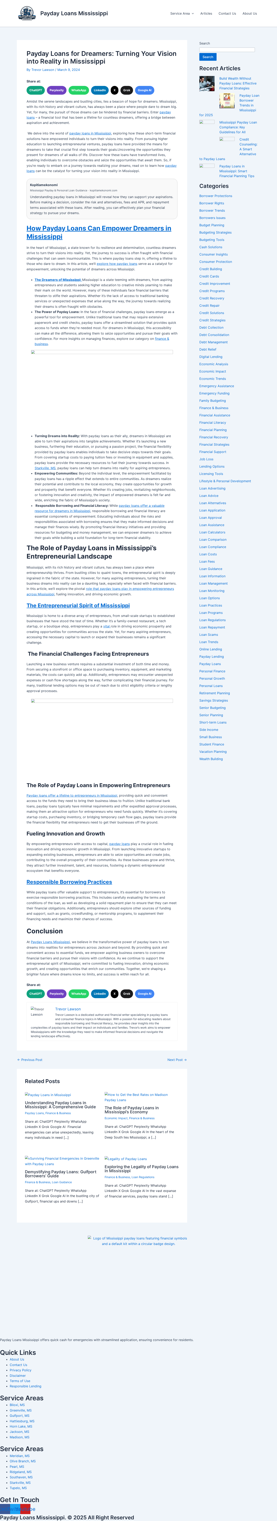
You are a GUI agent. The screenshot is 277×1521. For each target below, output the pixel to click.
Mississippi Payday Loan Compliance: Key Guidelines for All (238, 127)
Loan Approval (210, 518)
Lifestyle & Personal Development (225, 481)
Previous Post (29, 1059)
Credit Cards (209, 276)
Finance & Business (58, 1113)
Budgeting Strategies (215, 232)
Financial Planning (213, 430)
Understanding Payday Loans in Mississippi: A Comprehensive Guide (60, 1104)
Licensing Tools (211, 474)
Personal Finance (212, 671)
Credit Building (210, 269)
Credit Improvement (214, 284)
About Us (250, 13)
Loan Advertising (212, 488)
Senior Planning (211, 715)
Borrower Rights (211, 203)
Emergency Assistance (216, 386)
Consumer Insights (213, 254)
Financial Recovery (213, 437)
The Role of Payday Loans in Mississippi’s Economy (132, 1109)
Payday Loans (34, 1113)
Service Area (180, 13)
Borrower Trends (212, 210)
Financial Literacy (212, 422)
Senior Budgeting (212, 708)
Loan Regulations (143, 1177)
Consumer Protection (215, 262)
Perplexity (57, 90)
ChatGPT (35, 90)
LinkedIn (100, 90)
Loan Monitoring (211, 591)
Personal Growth (212, 678)
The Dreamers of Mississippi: (58, 280)
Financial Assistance (214, 415)
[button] (192, 13)
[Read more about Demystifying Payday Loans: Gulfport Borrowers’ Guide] (62, 1161)
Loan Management (213, 583)
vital (107, 626)
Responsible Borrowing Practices (69, 882)
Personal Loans (211, 686)
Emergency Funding (214, 393)
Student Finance (211, 744)
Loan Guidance (62, 1182)
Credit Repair (209, 305)
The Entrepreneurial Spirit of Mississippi (78, 605)
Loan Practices (210, 605)
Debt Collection (211, 327)
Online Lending (210, 649)
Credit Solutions (211, 313)
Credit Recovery (211, 298)
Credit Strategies (212, 320)
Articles (206, 13)
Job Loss (206, 459)
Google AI (144, 90)
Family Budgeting (212, 401)
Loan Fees (207, 561)
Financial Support (212, 452)
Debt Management (213, 342)
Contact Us (227, 13)
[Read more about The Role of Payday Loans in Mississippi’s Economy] (142, 1097)
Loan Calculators (212, 532)
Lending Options (211, 466)
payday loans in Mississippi (90, 133)
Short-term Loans (213, 722)
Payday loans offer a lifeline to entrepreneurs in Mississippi (72, 795)
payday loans (119, 844)
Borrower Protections (215, 196)
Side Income (208, 730)
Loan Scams (208, 635)
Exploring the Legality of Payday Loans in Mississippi (142, 1168)
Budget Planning (211, 225)
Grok (126, 90)
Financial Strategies (214, 444)
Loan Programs (211, 613)
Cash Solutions (210, 247)
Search (204, 43)
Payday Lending (211, 656)
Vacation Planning (213, 752)
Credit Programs (212, 291)
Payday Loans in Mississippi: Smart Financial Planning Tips (236, 171)
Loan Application (212, 510)
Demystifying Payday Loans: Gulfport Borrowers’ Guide (60, 1173)
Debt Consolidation (214, 335)
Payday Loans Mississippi (74, 13)
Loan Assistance (211, 525)
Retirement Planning (214, 693)
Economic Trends (212, 379)
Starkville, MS (45, 468)
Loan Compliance (212, 547)
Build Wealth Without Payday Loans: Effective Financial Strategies (238, 83)
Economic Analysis (213, 364)
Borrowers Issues (212, 218)
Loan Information (212, 576)
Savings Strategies (213, 700)
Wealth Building (211, 759)
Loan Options (209, 598)
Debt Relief (207, 349)
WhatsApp (78, 90)
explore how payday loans (117, 264)
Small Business (210, 737)
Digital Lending (210, 357)
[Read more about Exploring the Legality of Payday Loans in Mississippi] (126, 1158)
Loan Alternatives (212, 503)
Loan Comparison (213, 539)
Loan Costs (208, 554)
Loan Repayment (212, 627)
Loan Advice (208, 496)
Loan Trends (208, 642)
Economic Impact (116, 1118)
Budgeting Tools (211, 240)
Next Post (177, 1059)
